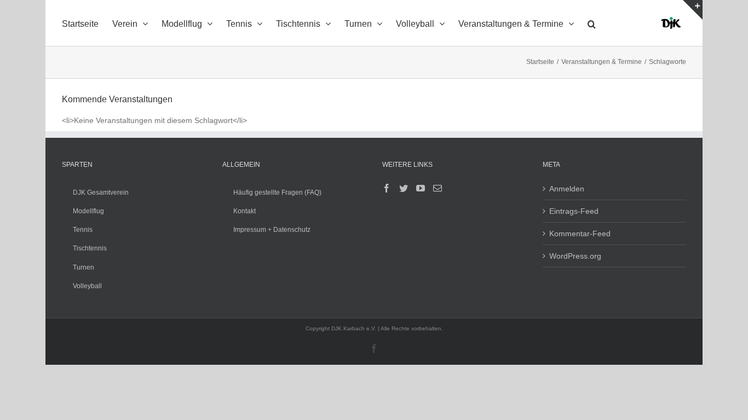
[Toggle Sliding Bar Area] (693, 10)
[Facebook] (386, 188)
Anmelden (566, 188)
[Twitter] (403, 188)
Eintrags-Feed (574, 211)
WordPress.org (575, 256)
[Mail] (437, 188)
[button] (592, 23)
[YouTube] (420, 188)
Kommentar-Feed (580, 233)
